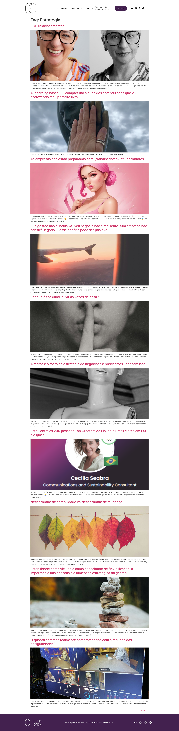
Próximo (144, 711)
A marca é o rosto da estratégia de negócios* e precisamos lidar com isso (87, 364)
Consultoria (64, 8)
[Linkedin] (136, 8)
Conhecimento (76, 8)
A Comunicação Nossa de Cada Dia (102, 8)
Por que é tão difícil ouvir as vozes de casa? (64, 297)
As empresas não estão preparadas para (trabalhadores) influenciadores (87, 159)
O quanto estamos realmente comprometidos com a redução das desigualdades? (81, 642)
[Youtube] (132, 8)
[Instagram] (139, 8)
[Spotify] (143, 8)
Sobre (56, 8)
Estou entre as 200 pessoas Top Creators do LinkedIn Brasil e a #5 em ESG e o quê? (89, 433)
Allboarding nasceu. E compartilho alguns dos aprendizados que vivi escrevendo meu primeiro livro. (83, 95)
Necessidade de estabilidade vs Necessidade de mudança (76, 502)
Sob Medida (88, 8)
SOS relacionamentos (47, 26)
